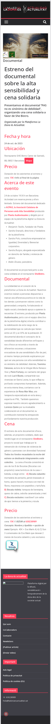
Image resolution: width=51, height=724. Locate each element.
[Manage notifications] (6, 714)
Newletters (8, 641)
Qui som (7, 624)
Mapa (29, 160)
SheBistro (38, 439)
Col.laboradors (10, 630)
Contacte (7, 635)
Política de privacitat (12, 675)
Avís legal (7, 670)
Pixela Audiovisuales (18, 215)
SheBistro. (40, 274)
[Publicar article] (10, 647)
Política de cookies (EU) (13, 681)
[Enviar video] (9, 652)
